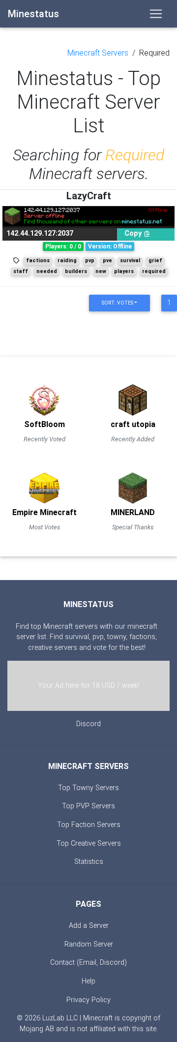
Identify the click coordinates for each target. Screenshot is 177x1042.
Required (154, 53)
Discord (88, 724)
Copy (134, 233)
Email (87, 962)
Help (88, 981)
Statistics (88, 862)
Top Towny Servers (88, 788)
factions (38, 260)
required (154, 271)
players (124, 271)
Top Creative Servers (89, 843)
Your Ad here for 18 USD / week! (88, 685)
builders (76, 271)
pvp (89, 260)
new (100, 271)
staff (20, 271)
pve (107, 260)
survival (130, 260)
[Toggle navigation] (156, 13)
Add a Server (89, 925)
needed (46, 271)
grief (155, 260)
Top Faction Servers (88, 825)
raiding (67, 260)
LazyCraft (88, 196)
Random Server (88, 944)
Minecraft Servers (97, 53)
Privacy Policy (88, 1000)
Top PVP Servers (88, 806)
